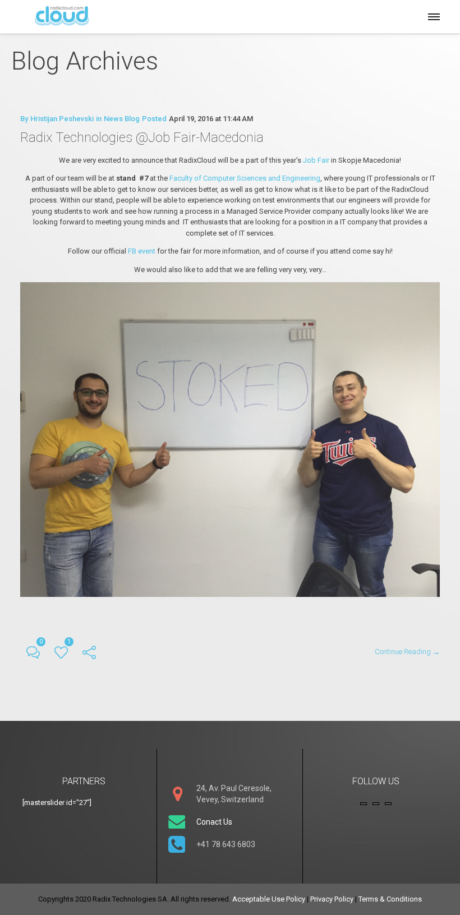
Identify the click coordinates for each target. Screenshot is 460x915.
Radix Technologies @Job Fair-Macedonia (142, 137)
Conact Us (214, 821)
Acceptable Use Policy (268, 899)
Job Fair (316, 160)
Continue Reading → (407, 651)
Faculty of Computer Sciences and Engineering (244, 178)
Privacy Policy (331, 899)
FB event (141, 251)
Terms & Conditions (390, 899)
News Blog (122, 118)
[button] (433, 15)
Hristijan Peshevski (62, 118)
